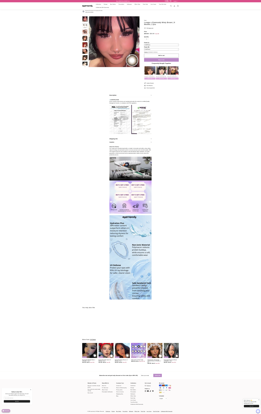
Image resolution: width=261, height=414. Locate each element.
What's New (137, 4)
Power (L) (146, 42)
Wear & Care (105, 389)
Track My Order (162, 4)
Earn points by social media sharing (94, 390)
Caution (111, 142)
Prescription (121, 4)
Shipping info (113, 138)
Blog (117, 396)
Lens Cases (153, 4)
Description (112, 95)
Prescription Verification (107, 391)
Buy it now (161, 59)
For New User (105, 387)
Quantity (146, 36)
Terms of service (120, 391)
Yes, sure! (251, 406)
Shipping (146, 52)
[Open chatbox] (258, 411)
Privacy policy (119, 389)
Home (145, 20)
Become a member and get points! (94, 386)
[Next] (85, 66)
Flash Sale (145, 4)
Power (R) (146, 47)
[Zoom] (114, 41)
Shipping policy (119, 393)
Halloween (129, 4)
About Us (104, 385)
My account (90, 392)
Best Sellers (113, 4)
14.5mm (93, 339)
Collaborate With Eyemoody (102, 7)
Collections (98, 4)
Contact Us (118, 385)
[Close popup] (259, 400)
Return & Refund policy (121, 387)
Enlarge (105, 4)
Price (145, 31)
